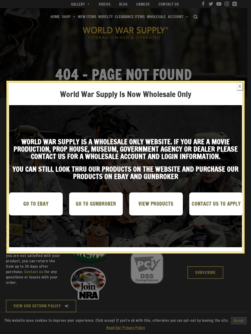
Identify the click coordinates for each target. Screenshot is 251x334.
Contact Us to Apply (216, 203)
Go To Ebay (36, 203)
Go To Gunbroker (96, 203)
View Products (156, 203)
